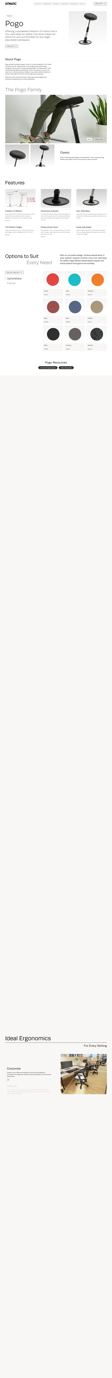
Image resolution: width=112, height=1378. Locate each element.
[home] (11, 3)
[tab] (89, 139)
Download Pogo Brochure (48, 367)
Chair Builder (47, 3)
